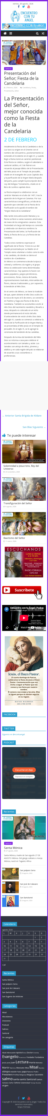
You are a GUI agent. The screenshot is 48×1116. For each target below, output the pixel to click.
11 (11, 946)
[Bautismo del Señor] (24, 513)
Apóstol (19, 1052)
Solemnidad (25, 1083)
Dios (24, 1053)
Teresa (32, 1083)
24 (5, 954)
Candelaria (26, 87)
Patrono (30, 1072)
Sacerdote (39, 1074)
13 (23, 946)
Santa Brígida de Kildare (21, 415)
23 (42, 950)
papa (24, 1071)
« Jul (4, 965)
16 (42, 946)
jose (8, 1062)
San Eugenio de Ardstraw (12, 996)
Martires (13, 1068)
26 (17, 954)
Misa (27, 1068)
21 (29, 950)
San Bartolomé (26, 897)
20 (23, 950)
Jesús (4, 1062)
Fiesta (33, 87)
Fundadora (39, 1057)
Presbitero (7, 1074)
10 (5, 946)
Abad (4, 1052)
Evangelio (10, 1056)
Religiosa (22, 1075)
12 (17, 946)
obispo (6, 1071)
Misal (4, 1012)
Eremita (36, 1053)
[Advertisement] (24, 385)
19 (17, 950)
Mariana (39, 1062)
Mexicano (20, 1067)
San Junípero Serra (27, 870)
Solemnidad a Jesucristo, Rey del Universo (21, 467)
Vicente (38, 1083)
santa (16, 1079)
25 (11, 954)
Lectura (22, 1061)
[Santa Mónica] (24, 817)
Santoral (8, 69)
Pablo (19, 1072)
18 (11, 950)
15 (36, 946)
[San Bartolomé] (10, 896)
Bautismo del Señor (14, 537)
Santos (39, 1079)
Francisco (22, 1057)
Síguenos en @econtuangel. (13, 734)
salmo (7, 1078)
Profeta (16, 1075)
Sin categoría (7, 1037)
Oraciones (6, 1021)
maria (32, 1062)
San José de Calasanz (29, 884)
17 (5, 950)
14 (29, 946)
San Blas (34, 427)
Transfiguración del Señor (17, 503)
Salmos (5, 1029)
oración (13, 1071)
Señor (17, 91)
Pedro (36, 1072)
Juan (13, 1062)
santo (23, 1079)
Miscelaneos (7, 1016)
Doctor (30, 1052)
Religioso (30, 1075)
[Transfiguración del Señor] (24, 479)
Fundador (30, 1057)
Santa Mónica (13, 848)
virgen (5, 1085)
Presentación (9, 91)
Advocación (11, 1052)
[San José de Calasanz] (10, 883)
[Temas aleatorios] (43, 33)
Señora (17, 1082)
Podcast (5, 1025)
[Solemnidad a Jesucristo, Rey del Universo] (24, 441)
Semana (5, 1083)
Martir (5, 1067)
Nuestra (41, 1068)
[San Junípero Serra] (10, 869)
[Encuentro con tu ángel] (5, 33)
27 (23, 954)
